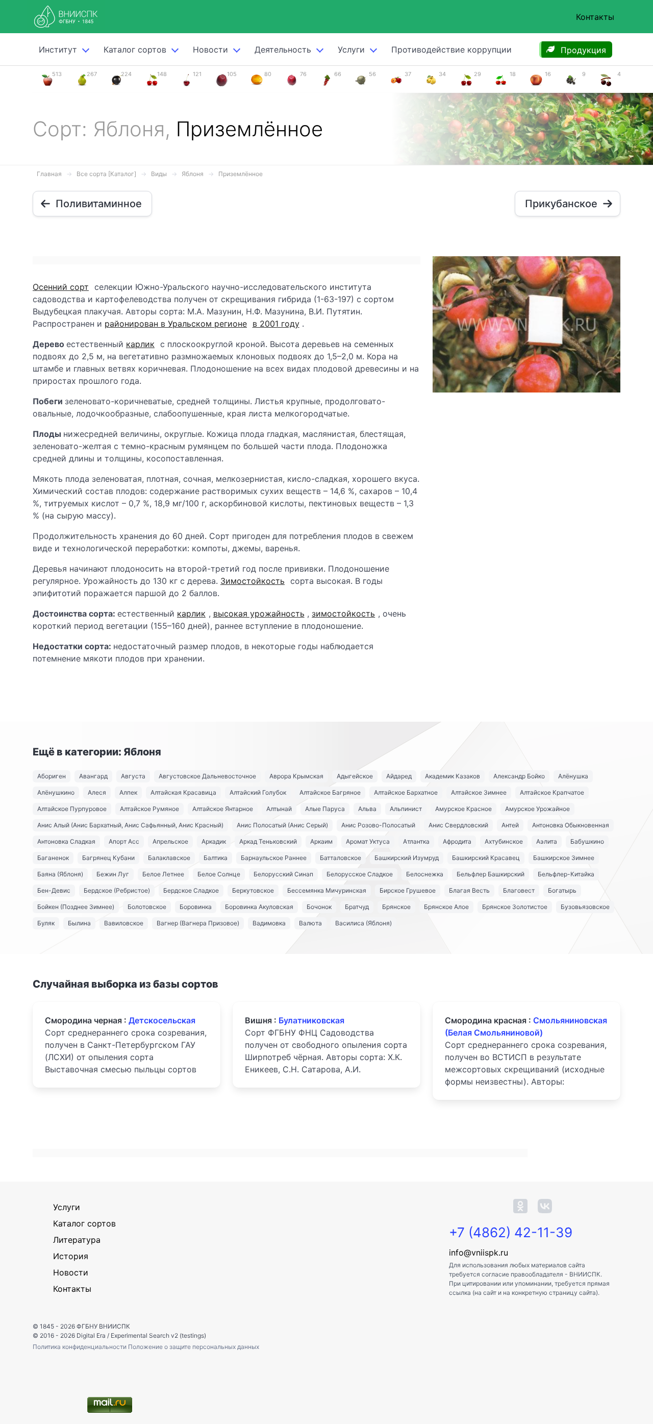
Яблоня (193, 174)
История (70, 1256)
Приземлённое (240, 174)
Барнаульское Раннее (274, 858)
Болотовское (147, 907)
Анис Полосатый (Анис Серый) (282, 825)
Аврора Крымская (296, 776)
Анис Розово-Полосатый (378, 825)
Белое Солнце (218, 874)
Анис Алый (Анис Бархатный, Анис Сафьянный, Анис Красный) (130, 825)
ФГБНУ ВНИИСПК (103, 1326)
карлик (140, 344)
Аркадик (214, 841)
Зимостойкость (252, 581)
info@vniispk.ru (478, 1252)
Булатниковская (311, 1020)
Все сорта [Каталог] (106, 174)
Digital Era (91, 1335)
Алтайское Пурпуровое (72, 809)
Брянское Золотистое (514, 907)
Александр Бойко (519, 776)
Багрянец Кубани (108, 858)
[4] (606, 79)
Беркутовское (253, 890)
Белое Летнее (163, 874)
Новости (210, 49)
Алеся (97, 792)
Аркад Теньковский (268, 841)
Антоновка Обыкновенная (570, 825)
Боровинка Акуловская (259, 907)
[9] (571, 79)
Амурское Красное (463, 809)
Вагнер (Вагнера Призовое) (198, 923)
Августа (133, 776)
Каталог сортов (84, 1223)
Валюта (310, 923)
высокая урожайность (259, 613)
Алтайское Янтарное (222, 809)
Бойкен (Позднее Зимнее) (75, 907)
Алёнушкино (55, 792)
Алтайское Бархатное (406, 792)
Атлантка (416, 841)
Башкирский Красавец (486, 858)
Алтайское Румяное (149, 809)
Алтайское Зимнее (479, 792)
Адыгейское (355, 776)
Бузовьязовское (585, 907)
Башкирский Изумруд (406, 858)
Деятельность (283, 49)
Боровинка (196, 907)
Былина (79, 923)
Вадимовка (269, 923)
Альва (367, 809)
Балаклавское (169, 858)
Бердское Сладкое (191, 890)
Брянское (396, 907)
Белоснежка (424, 874)
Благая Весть (469, 890)
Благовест (519, 890)
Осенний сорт (61, 287)
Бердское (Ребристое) (117, 890)
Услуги (351, 49)
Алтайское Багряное (330, 792)
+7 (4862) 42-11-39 (510, 1232)
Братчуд (357, 907)
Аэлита (546, 841)
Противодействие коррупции (451, 49)
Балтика (216, 858)
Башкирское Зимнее (563, 858)
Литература (77, 1240)
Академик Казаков (452, 776)
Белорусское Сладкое (359, 874)
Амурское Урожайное (537, 809)
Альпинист (406, 809)
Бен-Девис (53, 890)
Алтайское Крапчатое (552, 792)
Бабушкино (587, 841)
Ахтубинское (504, 841)
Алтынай (279, 809)
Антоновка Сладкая (66, 841)
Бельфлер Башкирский (490, 874)
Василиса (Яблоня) (363, 923)
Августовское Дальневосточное (207, 776)
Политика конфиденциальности (80, 1347)
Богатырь (562, 890)
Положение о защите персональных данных (193, 1347)
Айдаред (399, 776)
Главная (49, 174)
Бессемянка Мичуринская (326, 890)
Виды (159, 174)
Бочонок (319, 907)
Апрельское (170, 841)
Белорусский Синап (283, 874)
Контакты (595, 17)
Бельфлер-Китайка (566, 874)
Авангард (93, 776)
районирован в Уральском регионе (176, 323)
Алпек (128, 792)
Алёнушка (573, 776)
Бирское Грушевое (408, 890)
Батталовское (340, 858)
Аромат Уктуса (368, 841)
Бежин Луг (112, 874)
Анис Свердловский (458, 825)
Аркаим (321, 841)
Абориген (51, 776)
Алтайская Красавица (183, 792)
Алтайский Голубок (258, 792)
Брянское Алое (446, 907)
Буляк (46, 923)
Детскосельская (162, 1020)
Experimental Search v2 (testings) (158, 1335)
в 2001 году (276, 323)
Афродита (457, 841)
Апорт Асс (124, 841)
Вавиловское (123, 923)
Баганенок (53, 858)
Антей (510, 825)
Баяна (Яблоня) (60, 874)
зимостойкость (343, 613)
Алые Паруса (325, 809)
